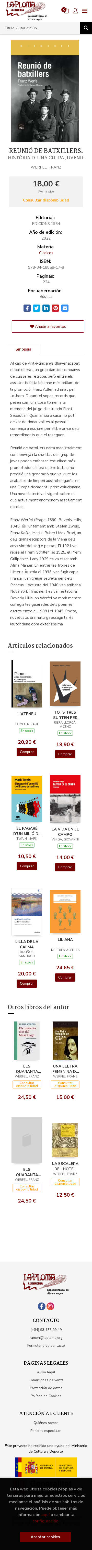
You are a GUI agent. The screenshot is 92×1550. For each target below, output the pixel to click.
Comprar (27, 751)
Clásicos (46, 252)
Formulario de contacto (46, 1345)
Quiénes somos (46, 1422)
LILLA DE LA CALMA (26, 944)
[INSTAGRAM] (50, 1306)
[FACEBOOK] (41, 1306)
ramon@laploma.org (46, 1337)
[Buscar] (86, 28)
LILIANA (65, 939)
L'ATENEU (26, 713)
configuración (45, 1521)
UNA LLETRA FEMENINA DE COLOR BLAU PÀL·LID (65, 1069)
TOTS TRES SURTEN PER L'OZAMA (65, 715)
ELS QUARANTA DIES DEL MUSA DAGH (27, 1069)
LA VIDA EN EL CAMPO (65, 832)
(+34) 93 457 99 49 (46, 1329)
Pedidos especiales (46, 1430)
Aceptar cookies (45, 1537)
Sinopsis (23, 349)
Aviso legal (46, 1372)
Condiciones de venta (46, 1380)
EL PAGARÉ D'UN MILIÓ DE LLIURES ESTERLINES (27, 831)
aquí (45, 1515)
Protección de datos (46, 1388)
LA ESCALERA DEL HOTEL (65, 1166)
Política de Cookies (46, 1396)
